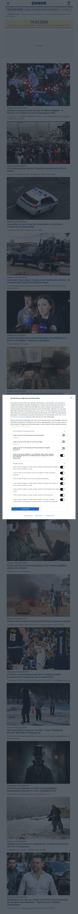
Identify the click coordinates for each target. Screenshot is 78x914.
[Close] (72, 398)
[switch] (62, 435)
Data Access (39, 515)
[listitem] (39, 431)
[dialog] (39, 457)
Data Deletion (28, 515)
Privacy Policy (50, 515)
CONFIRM (25, 509)
